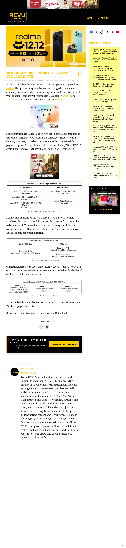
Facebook (25, 372)
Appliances (20, 80)
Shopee (67, 96)
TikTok (10, 99)
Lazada (59, 99)
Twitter (33, 372)
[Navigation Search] (116, 12)
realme (10, 88)
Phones (27, 80)
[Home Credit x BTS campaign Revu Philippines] (63, 4)
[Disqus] (44, 467)
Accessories (12, 80)
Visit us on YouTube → (104, 210)
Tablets (33, 80)
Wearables (40, 80)
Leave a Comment (73, 80)
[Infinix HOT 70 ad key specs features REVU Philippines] (44, 117)
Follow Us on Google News (64, 344)
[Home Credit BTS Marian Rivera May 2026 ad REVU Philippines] (44, 166)
